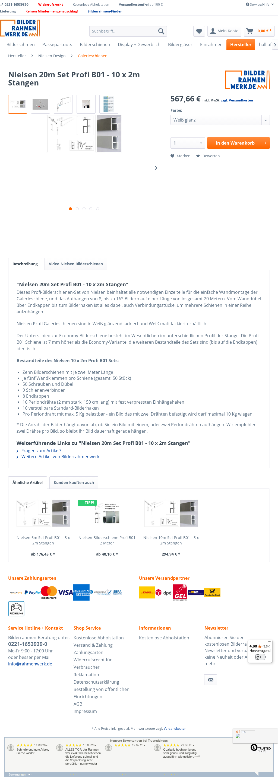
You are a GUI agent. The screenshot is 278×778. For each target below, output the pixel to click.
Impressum (85, 711)
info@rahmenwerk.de (30, 664)
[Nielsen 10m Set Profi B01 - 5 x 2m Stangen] (171, 513)
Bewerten (210, 155)
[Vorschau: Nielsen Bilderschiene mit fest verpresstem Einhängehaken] (63, 104)
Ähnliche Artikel (27, 482)
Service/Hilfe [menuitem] (259, 4)
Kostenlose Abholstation (99, 638)
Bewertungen (17, 774)
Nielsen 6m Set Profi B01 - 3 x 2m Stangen (43, 540)
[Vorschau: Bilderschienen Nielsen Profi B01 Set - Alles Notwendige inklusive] (17, 104)
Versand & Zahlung (93, 645)
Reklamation (86, 675)
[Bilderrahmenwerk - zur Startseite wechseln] (20, 28)
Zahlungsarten (88, 652)
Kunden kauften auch (74, 482)
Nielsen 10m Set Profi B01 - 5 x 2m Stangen (171, 540)
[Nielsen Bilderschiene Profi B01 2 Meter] (107, 513)
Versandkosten (175, 728)
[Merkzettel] (199, 31)
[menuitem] (128, 31)
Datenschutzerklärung (96, 682)
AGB (78, 704)
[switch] (260, 657)
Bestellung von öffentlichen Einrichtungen (101, 693)
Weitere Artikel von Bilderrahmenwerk (59, 457)
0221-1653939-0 (27, 644)
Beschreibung (25, 263)
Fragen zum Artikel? (40, 451)
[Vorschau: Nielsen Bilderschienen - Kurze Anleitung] (108, 104)
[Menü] (269, 643)
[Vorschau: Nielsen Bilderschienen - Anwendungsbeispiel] (86, 104)
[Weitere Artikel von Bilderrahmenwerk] (247, 79)
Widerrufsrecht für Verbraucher (93, 663)
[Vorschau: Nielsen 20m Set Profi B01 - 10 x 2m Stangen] (40, 104)
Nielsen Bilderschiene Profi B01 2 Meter (106, 540)
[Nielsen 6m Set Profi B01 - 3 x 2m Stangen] (43, 513)
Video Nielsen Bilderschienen (76, 263)
